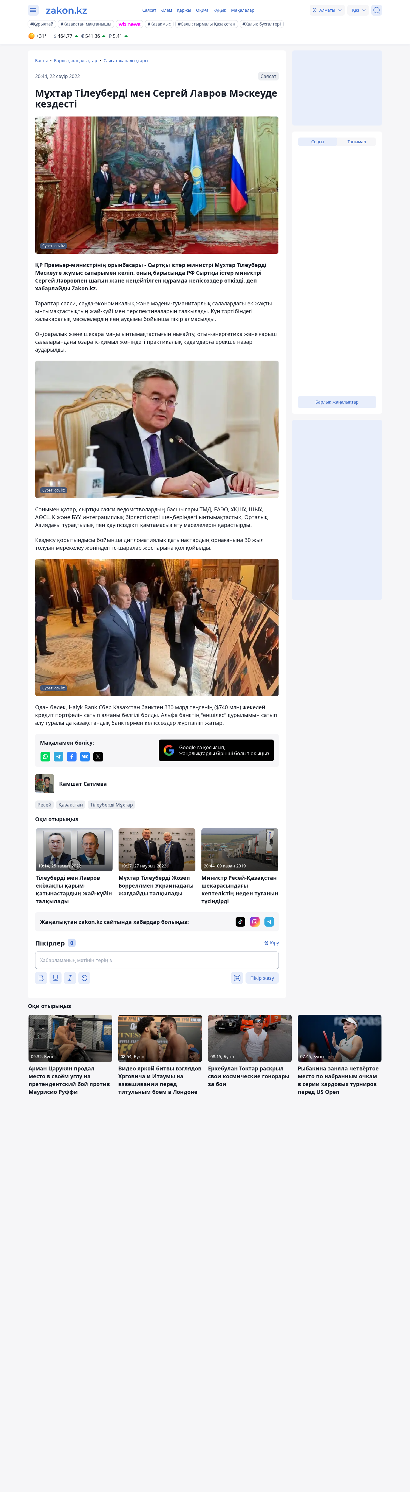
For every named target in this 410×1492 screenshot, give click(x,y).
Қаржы (184, 10)
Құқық (219, 10)
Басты (41, 60)
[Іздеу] (376, 10)
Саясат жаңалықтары (126, 60)
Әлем (166, 10)
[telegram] (58, 756)
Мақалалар (243, 10)
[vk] (85, 756)
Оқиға (202, 10)
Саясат (149, 10)
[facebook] (71, 756)
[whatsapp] (45, 756)
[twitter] (98, 756)
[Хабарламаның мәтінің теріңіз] (157, 960)
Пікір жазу (262, 978)
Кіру (274, 943)
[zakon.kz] (66, 10)
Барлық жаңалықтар (75, 60)
